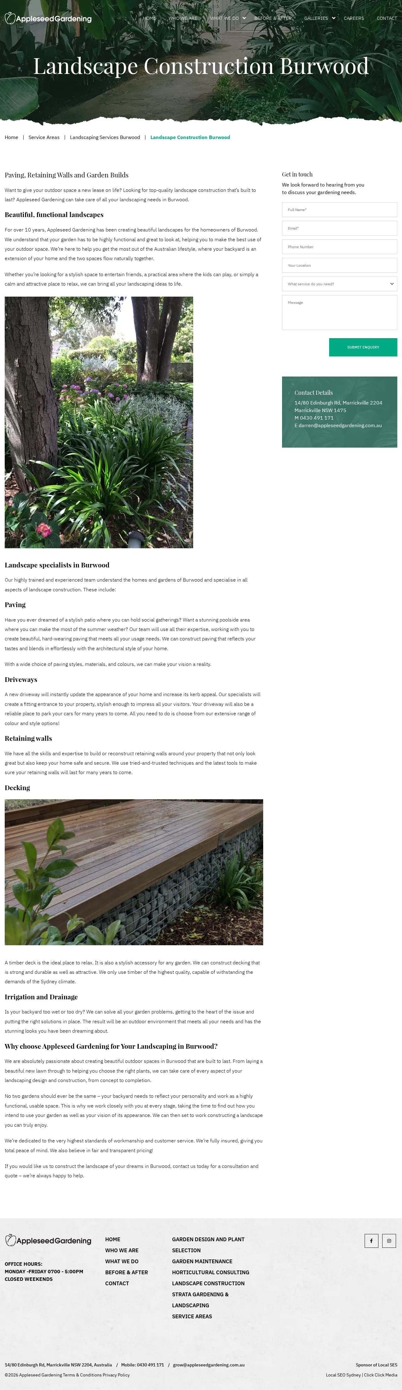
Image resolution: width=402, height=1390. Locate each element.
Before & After (273, 18)
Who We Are (183, 18)
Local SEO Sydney (343, 1375)
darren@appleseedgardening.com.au (340, 425)
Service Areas (44, 137)
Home (149, 18)
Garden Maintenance (202, 1261)
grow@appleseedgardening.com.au (209, 1365)
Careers (354, 18)
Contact (387, 18)
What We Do (224, 18)
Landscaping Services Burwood (105, 137)
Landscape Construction (208, 1283)
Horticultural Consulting (210, 1272)
